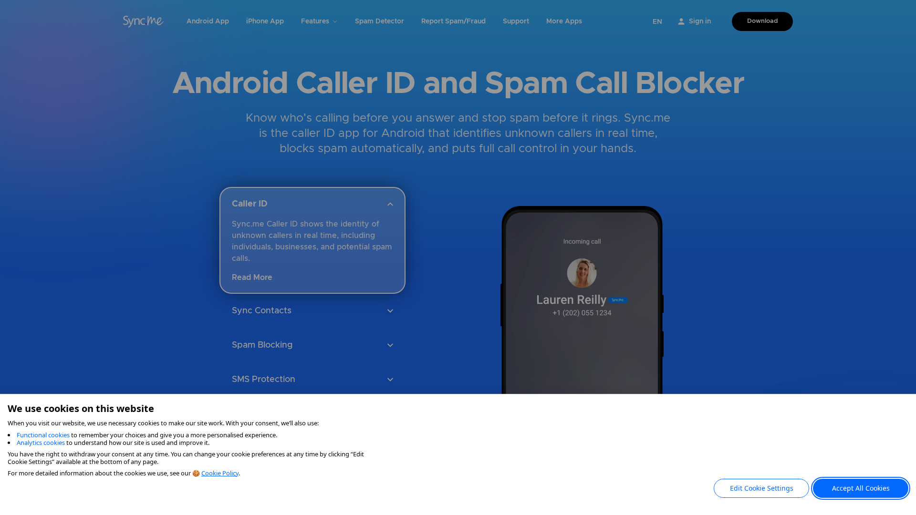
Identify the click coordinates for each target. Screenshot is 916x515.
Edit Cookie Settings (761, 488)
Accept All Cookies (861, 488)
